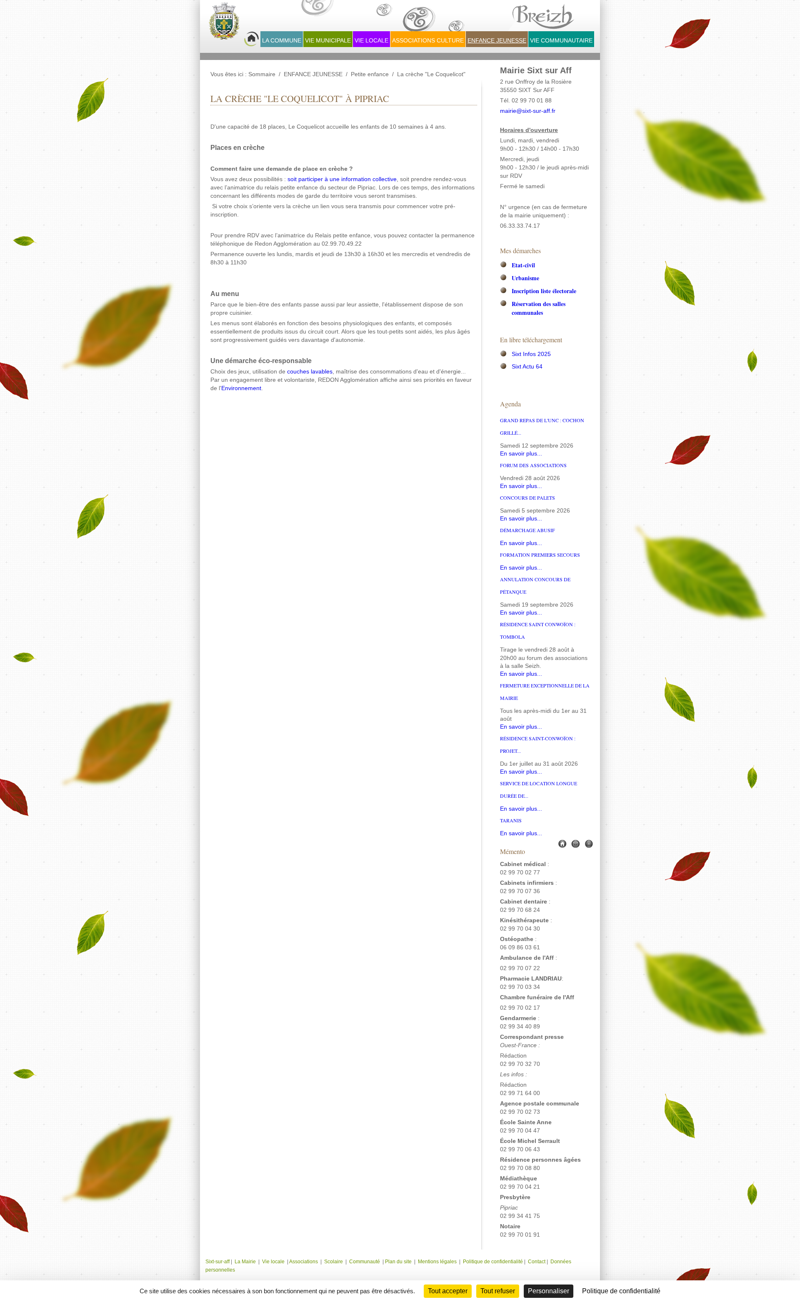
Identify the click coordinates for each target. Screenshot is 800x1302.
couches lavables (309, 371)
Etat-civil (523, 265)
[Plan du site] (589, 843)
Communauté (364, 1262)
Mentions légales (438, 1262)
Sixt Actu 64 (527, 366)
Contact (536, 1262)
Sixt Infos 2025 (531, 354)
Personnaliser (548, 1291)
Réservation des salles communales (538, 308)
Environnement (241, 388)
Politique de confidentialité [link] (621, 1291)
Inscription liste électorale (544, 290)
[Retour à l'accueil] (233, 25)
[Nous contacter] (575, 843)
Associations (303, 1262)
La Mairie (245, 1262)
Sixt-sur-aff (218, 1262)
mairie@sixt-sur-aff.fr (527, 111)
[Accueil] (562, 843)
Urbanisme (525, 278)
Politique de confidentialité (493, 1262)
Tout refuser (497, 1291)
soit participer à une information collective (342, 179)
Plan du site (398, 1262)
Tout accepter (448, 1291)
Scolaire (333, 1262)
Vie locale (273, 1262)
